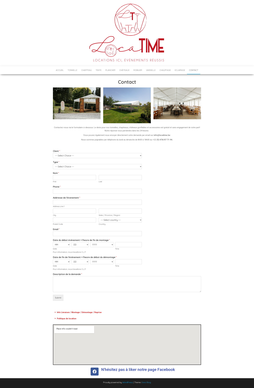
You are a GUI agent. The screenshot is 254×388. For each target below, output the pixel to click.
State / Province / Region (109, 215)
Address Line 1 (58, 206)
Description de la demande (67, 274)
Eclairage (180, 70)
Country (102, 224)
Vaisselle (151, 70)
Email (56, 229)
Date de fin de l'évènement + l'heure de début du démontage (85, 257)
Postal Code (58, 224)
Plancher (110, 70)
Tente (98, 70)
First (54, 181)
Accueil (60, 70)
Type (56, 162)
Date (55, 249)
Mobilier (137, 70)
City (54, 215)
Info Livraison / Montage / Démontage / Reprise (79, 312)
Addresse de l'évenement (66, 197)
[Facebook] (95, 372)
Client (56, 151)
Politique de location (66, 318)
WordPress (127, 382)
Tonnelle (72, 70)
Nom (56, 173)
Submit (58, 297)
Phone (57, 186)
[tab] (127, 312)
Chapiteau (86, 70)
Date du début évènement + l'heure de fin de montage (81, 240)
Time (117, 249)
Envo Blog (146, 382)
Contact (193, 70)
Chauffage (165, 70)
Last (100, 181)
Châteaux (124, 70)
